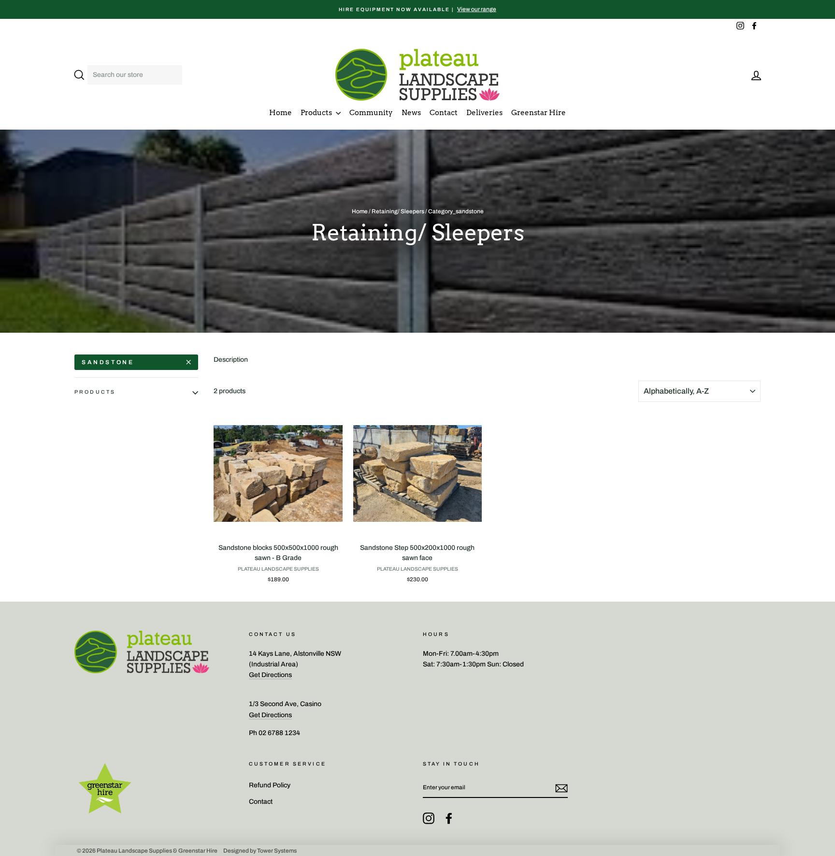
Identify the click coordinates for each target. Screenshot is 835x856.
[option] (417, 9)
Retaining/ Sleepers (398, 211)
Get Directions (270, 675)
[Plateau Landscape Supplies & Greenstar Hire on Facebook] (449, 818)
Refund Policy (269, 785)
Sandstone (108, 362)
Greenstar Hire (538, 112)
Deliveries (484, 112)
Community (371, 112)
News (411, 112)
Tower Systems (277, 850)
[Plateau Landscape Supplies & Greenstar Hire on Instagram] (428, 818)
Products (317, 112)
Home (280, 112)
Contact (444, 112)
